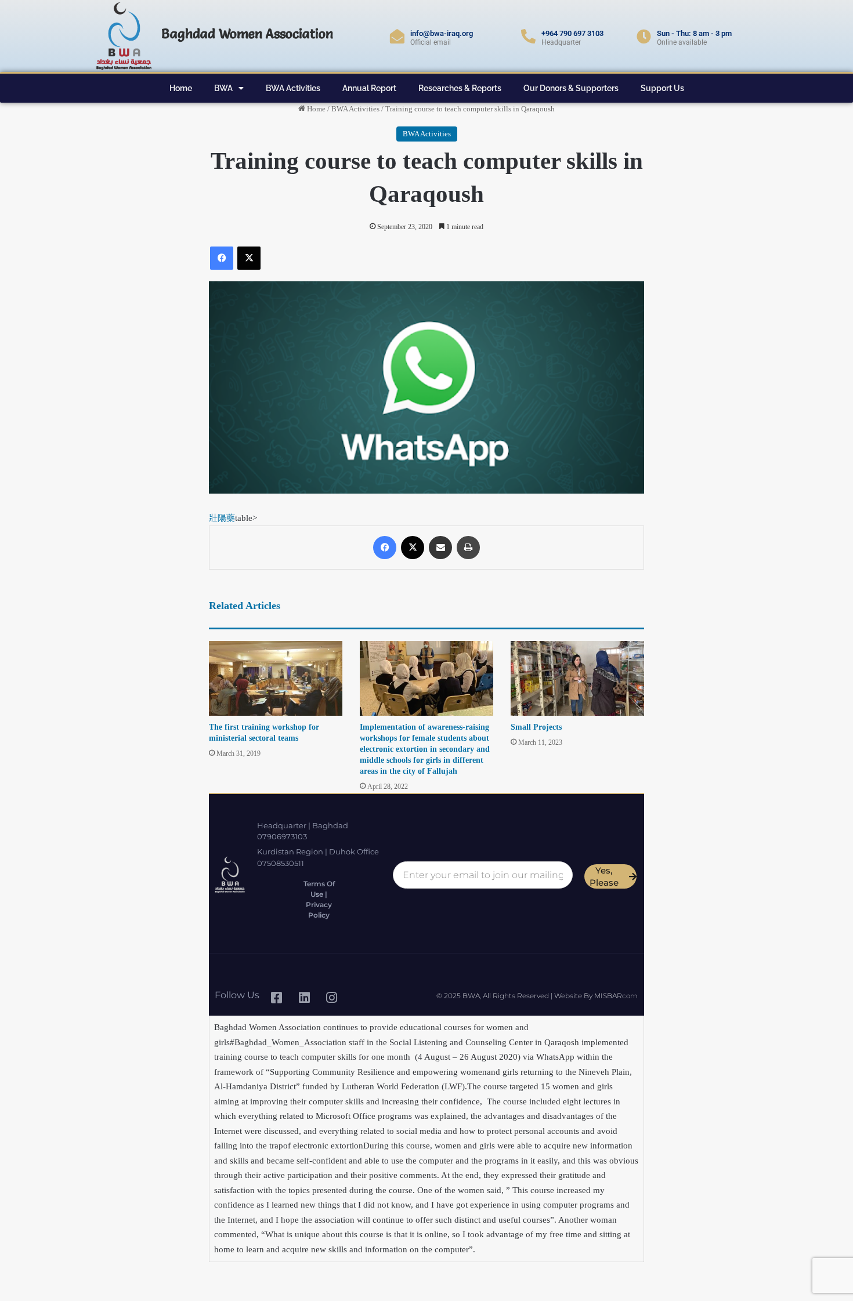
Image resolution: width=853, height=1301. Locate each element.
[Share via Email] (440, 547)
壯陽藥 (222, 518)
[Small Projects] (577, 678)
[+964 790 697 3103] (528, 36)
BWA (223, 88)
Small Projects (536, 727)
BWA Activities (293, 88)
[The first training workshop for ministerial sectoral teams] (275, 678)
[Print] (468, 547)
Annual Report (369, 88)
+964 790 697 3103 (572, 33)
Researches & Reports (459, 88)
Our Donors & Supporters (571, 88)
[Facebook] (221, 258)
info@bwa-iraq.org (441, 33)
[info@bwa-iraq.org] (397, 36)
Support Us (662, 88)
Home (180, 88)
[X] (249, 258)
